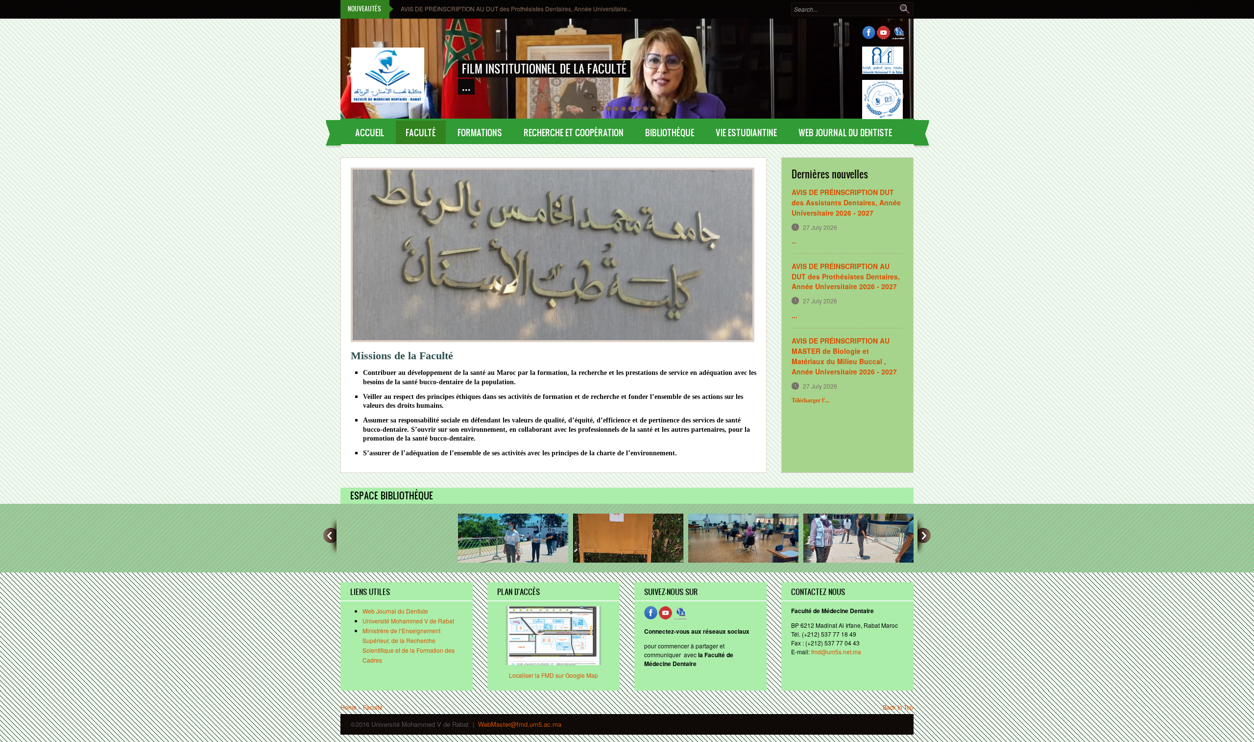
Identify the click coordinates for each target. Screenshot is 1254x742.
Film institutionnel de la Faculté (544, 68)
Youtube (883, 32)
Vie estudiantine (746, 132)
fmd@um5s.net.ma (836, 651)
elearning (898, 32)
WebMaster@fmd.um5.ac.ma (519, 724)
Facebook (868, 32)
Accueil (369, 132)
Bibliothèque (669, 132)
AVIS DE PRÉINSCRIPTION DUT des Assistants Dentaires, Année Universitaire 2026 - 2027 (846, 202)
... (794, 315)
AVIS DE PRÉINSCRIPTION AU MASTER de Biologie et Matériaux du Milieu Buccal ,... (515, 8)
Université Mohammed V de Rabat (408, 621)
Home (348, 707)
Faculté (421, 132)
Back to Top (898, 707)
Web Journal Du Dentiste (845, 132)
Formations (480, 132)
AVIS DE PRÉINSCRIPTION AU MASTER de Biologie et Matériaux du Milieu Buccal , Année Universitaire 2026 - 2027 (844, 356)
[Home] (387, 65)
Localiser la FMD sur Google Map (553, 675)
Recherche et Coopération (574, 132)
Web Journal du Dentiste (395, 611)
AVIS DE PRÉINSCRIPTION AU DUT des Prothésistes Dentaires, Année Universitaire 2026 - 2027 (846, 276)
